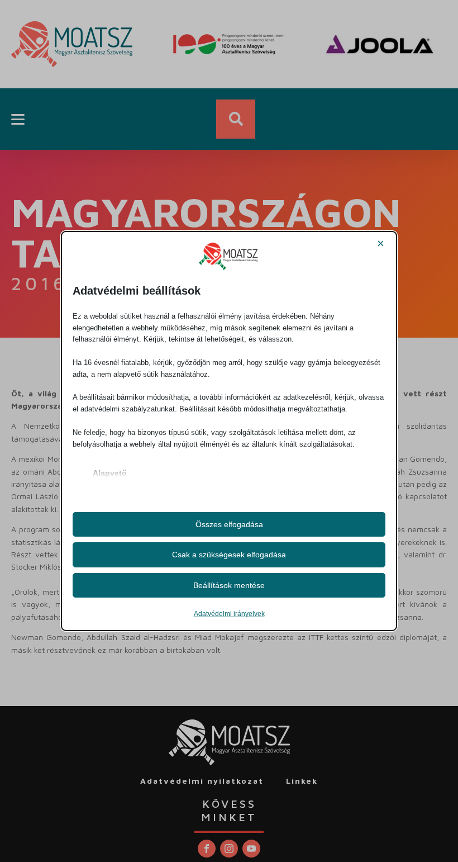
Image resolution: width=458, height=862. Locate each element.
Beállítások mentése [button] (229, 585)
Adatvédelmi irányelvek (229, 614)
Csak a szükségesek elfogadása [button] (229, 554)
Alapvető (110, 472)
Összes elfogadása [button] (229, 524)
